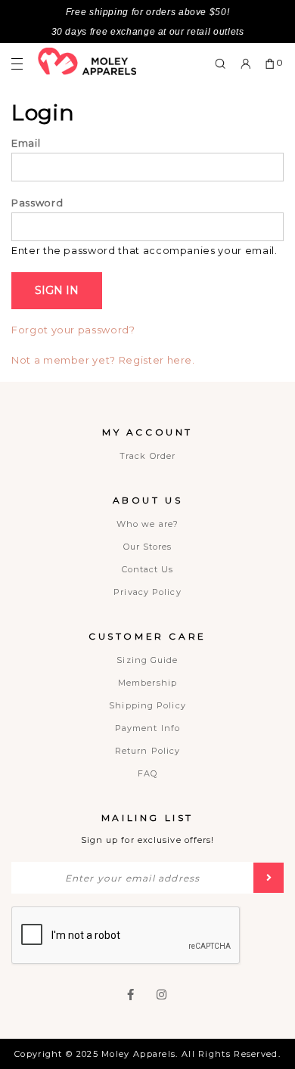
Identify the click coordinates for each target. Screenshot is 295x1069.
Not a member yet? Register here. (103, 360)
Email (25, 143)
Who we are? (147, 524)
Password (37, 203)
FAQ (147, 773)
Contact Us (148, 569)
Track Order (147, 456)
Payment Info (147, 728)
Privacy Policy (147, 592)
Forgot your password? (73, 330)
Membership (147, 682)
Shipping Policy (147, 705)
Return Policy (147, 750)
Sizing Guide (147, 660)
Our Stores (147, 546)
